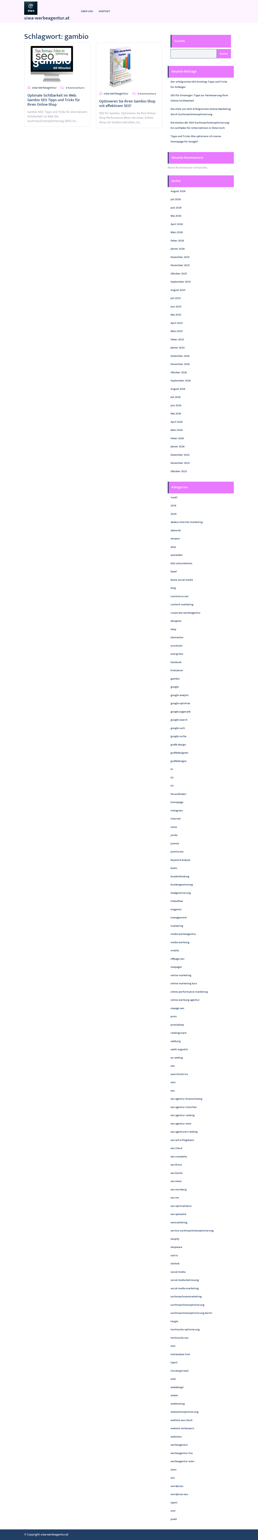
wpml (174, 1502)
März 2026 (177, 232)
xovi (173, 1510)
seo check (176, 1148)
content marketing (182, 604)
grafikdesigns (178, 761)
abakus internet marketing (187, 522)
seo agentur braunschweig (186, 1098)
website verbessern (182, 1428)
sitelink (175, 1263)
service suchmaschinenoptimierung (192, 1230)
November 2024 (180, 364)
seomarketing (179, 1222)
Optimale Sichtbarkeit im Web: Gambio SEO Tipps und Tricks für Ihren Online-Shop (53, 100)
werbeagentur (179, 1444)
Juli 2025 (176, 298)
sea (173, 1065)
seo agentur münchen (184, 1107)
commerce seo (179, 596)
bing (173, 588)
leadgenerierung (181, 893)
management (179, 917)
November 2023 (180, 463)
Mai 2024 (176, 413)
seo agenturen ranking (184, 1131)
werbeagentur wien (182, 1461)
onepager (176, 967)
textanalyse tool (180, 1354)
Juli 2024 (176, 397)
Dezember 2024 (180, 356)
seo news (176, 1181)
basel (174, 571)
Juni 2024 (176, 405)
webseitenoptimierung (185, 1412)
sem (173, 1082)
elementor (177, 637)
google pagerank (181, 711)
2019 (173, 505)
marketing (177, 926)
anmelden (177, 555)
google (175, 686)
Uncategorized (179, 1370)
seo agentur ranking (183, 1115)
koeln (174, 868)
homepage (177, 802)
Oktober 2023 (179, 471)
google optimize (180, 703)
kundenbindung (180, 876)
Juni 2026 (176, 207)
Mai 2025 (176, 314)
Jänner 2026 (178, 248)
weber (174, 1395)
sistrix (174, 1255)
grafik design (178, 744)
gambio (175, 678)
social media (178, 1272)
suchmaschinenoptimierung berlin (191, 1313)
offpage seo (177, 958)
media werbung (180, 942)
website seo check (181, 1420)
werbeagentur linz (182, 1453)
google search (179, 719)
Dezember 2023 (180, 454)
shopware (176, 1247)
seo (173, 1090)
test (173, 1346)
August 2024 (178, 389)
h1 (172, 769)
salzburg (176, 1041)
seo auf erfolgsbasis (182, 1140)
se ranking (177, 1057)
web (173, 1379)
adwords (176, 530)
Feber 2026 (177, 240)
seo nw (175, 1197)
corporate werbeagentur (186, 612)
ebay (173, 629)
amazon (175, 538)
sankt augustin (179, 1049)
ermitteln (176, 645)
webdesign (177, 1387)
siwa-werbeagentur (44, 87)
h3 (172, 785)
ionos (174, 827)
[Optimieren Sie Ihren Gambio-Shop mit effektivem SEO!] (120, 67)
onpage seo (177, 1008)
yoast (174, 1519)
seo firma (176, 1164)
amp (173, 547)
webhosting (178, 1403)
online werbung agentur (185, 1000)
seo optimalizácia (181, 1206)
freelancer (177, 670)
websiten (176, 1436)
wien (173, 1469)
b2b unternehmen (181, 563)
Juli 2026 (176, 199)
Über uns (87, 11)
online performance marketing (189, 991)
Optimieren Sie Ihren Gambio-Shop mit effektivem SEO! (127, 103)
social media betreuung (185, 1280)
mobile (175, 950)
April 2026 (177, 224)
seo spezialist (178, 1214)
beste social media (182, 579)
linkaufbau (177, 901)
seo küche (176, 1173)
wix (173, 1477)
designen (176, 621)
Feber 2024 (177, 438)
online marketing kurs (184, 983)
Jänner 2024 (178, 446)
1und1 (174, 497)
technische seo (179, 1337)
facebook (176, 662)
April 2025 (177, 323)
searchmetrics (179, 1074)
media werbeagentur (183, 934)
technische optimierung (185, 1329)
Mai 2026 (176, 215)
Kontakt (104, 11)
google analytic (180, 695)
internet (176, 818)
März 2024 (177, 430)
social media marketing (185, 1288)
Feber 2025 (177, 339)
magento (176, 909)
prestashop (177, 1024)
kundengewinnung (182, 884)
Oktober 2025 (179, 273)
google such (178, 728)
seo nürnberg (179, 1189)
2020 (174, 514)
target (174, 1321)
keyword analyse (180, 860)
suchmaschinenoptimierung (187, 1304)
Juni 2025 (176, 306)
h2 (172, 777)
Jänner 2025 (178, 347)
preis (174, 1016)
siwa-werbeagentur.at (47, 18)
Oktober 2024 (179, 372)
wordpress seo (179, 1494)
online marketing (181, 975)
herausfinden (178, 794)
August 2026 (178, 191)
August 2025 (178, 290)
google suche (178, 736)
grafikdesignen (179, 752)
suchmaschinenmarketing (186, 1296)
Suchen (179, 41)
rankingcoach (179, 1033)
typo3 (174, 1362)
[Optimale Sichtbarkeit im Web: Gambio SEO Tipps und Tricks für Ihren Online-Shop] (51, 64)
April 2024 (177, 422)
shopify (175, 1239)
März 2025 (177, 331)
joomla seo (177, 851)
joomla (175, 843)
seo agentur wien (181, 1123)
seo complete (179, 1156)
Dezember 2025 (180, 257)
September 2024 (181, 380)
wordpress (177, 1486)
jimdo (174, 835)
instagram (177, 810)
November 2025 (180, 265)
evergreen (177, 654)
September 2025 (181, 281)
